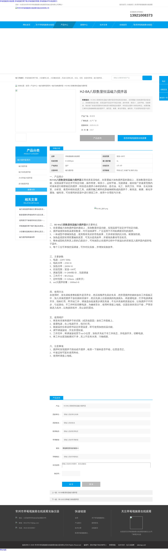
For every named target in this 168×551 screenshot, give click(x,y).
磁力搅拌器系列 (44, 86)
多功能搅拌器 (24, 184)
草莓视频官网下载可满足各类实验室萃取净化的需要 (32, 226)
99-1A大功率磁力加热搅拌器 (68, 499)
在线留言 (130, 4)
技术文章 (103, 25)
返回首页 (122, 4)
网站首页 (26, 25)
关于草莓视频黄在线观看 (45, 26)
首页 (27, 86)
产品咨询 (97, 138)
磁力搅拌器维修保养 (27, 237)
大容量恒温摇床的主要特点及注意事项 (32, 231)
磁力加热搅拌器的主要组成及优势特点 (32, 209)
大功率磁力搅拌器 (25, 178)
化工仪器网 (130, 545)
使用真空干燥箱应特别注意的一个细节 (32, 220)
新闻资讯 (95, 523)
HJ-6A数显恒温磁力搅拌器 (67, 492)
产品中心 (64, 25)
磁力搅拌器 (23, 166)
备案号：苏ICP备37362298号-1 (95, 545)
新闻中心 (84, 25)
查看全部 (31, 190)
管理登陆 (112, 545)
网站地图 (3, 550)
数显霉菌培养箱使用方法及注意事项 (32, 215)
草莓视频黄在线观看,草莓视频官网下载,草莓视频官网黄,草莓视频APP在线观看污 (28, 1)
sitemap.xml (141, 545)
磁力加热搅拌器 (57, 86)
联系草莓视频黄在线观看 (144, 4)
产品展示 (78, 523)
